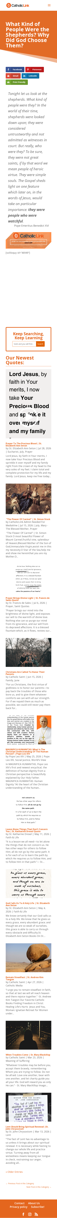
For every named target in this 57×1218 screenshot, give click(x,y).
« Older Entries (14, 1171)
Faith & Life (12, 837)
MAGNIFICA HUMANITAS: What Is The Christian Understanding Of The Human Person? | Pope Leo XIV (27, 751)
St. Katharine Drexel (20, 834)
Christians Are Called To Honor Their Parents (25, 673)
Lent (8, 1135)
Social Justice (22, 760)
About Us (34, 1203)
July (22, 451)
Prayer (28, 451)
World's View (38, 760)
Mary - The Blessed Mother (27, 527)
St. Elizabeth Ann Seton (22, 448)
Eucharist (13, 451)
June (16, 680)
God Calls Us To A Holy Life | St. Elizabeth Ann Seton (28, 904)
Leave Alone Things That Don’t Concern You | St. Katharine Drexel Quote (27, 830)
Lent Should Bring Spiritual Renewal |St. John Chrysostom (27, 1127)
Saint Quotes (21, 606)
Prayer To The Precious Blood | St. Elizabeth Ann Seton (24, 444)
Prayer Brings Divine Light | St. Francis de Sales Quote (28, 599)
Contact (19, 1203)
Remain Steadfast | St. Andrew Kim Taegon (24, 978)
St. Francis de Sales (20, 602)
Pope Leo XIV (16, 756)
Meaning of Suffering (18, 1060)
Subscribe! (37, 1207)
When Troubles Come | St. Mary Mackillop (28, 1054)
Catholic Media (14, 985)
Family (9, 680)
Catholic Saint (17, 676)
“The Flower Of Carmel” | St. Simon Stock (28, 519)
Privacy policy (18, 1207)
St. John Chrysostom (20, 1131)
